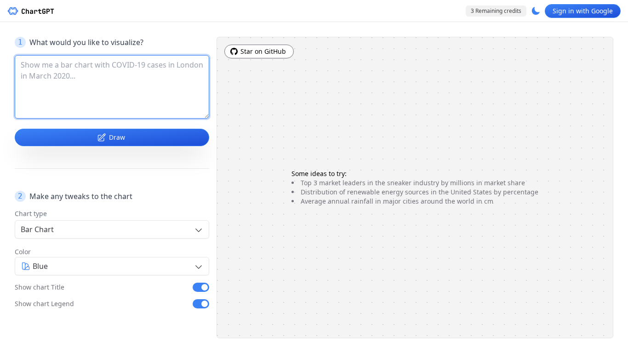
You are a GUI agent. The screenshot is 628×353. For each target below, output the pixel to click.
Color (23, 251)
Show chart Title (39, 287)
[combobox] (112, 229)
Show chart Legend (44, 303)
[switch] (201, 287)
